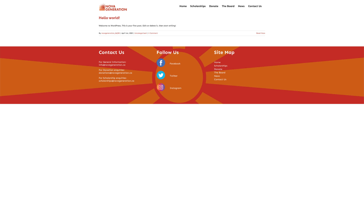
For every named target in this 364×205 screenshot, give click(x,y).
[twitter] (161, 71)
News (217, 76)
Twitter (173, 75)
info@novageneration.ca (112, 64)
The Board (219, 72)
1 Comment (153, 33)
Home (217, 62)
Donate (218, 69)
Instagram (175, 88)
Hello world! (109, 18)
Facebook (175, 63)
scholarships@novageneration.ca (116, 80)
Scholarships (220, 65)
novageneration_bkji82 (111, 33)
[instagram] (161, 84)
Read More (260, 33)
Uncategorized (140, 33)
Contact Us (220, 79)
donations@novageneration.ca (115, 72)
